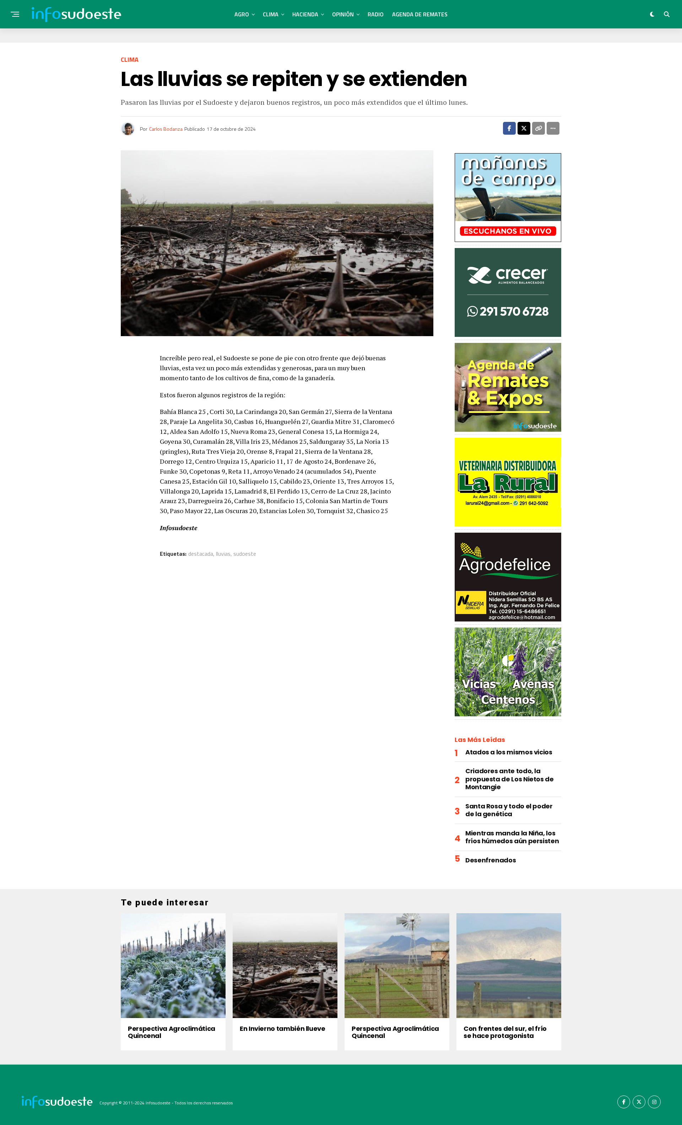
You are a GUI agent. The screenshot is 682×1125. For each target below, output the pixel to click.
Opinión (343, 14)
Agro (241, 14)
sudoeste (244, 553)
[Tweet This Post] (524, 128)
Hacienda (305, 14)
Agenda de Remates (420, 14)
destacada (200, 553)
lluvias (223, 553)
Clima (270, 14)
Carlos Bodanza (166, 129)
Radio (376, 14)
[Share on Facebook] (509, 128)
